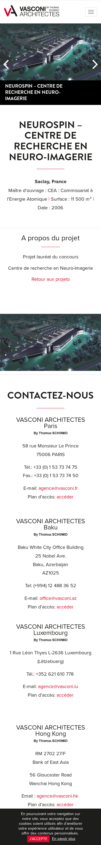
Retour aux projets (51, 279)
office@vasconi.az (58, 598)
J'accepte (38, 838)
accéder (65, 496)
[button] (6, 64)
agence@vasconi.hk (57, 795)
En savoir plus (63, 838)
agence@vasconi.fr (58, 488)
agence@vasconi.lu (58, 686)
